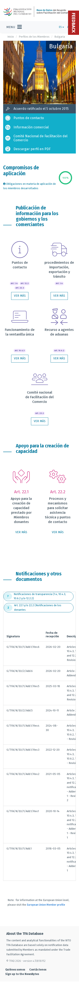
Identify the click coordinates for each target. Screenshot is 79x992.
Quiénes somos (15, 969)
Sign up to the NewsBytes (22, 974)
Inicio (10, 36)
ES (60, 27)
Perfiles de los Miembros (34, 36)
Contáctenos (37, 969)
